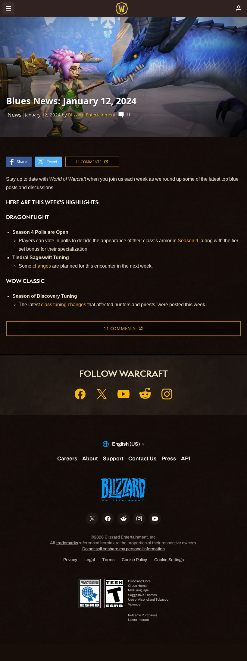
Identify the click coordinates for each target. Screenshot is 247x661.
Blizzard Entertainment (91, 115)
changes (42, 266)
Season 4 (188, 240)
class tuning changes (63, 304)
